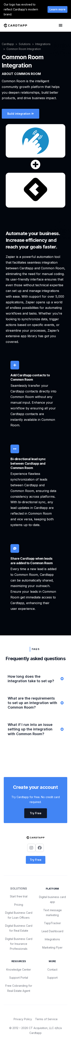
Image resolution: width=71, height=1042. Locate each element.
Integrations (42, 44)
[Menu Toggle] (61, 25)
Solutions (25, 44)
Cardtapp (8, 44)
